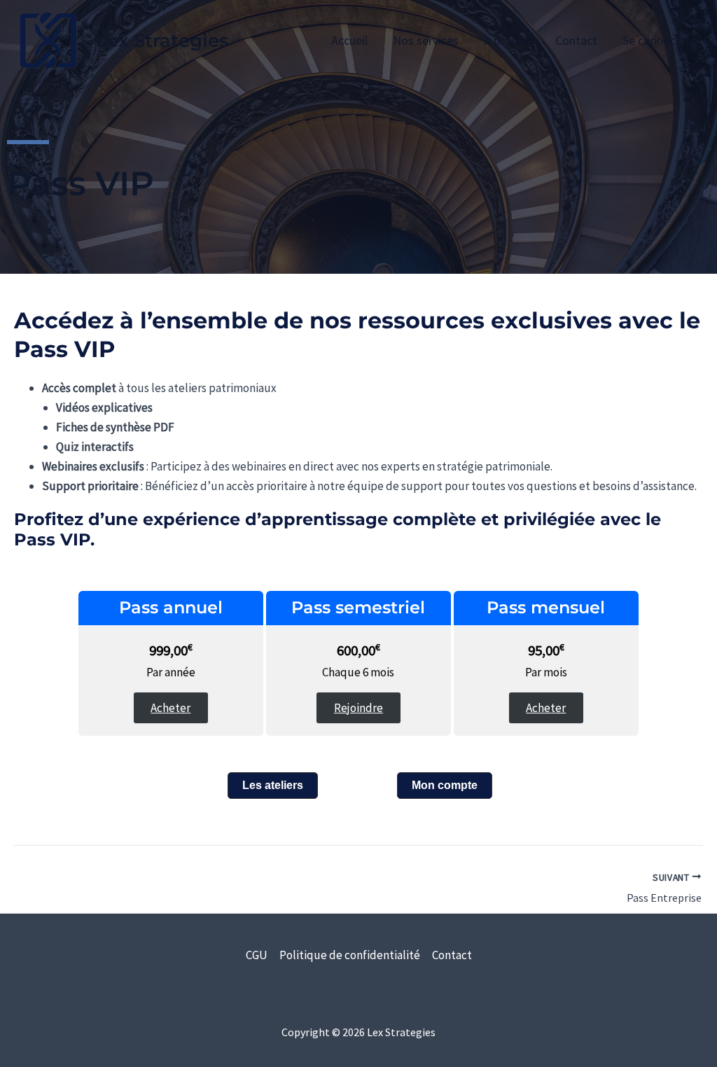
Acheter (170, 708)
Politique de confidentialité (349, 955)
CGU (256, 955)
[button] (273, 785)
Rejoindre (358, 708)
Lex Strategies (162, 40)
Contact (452, 955)
